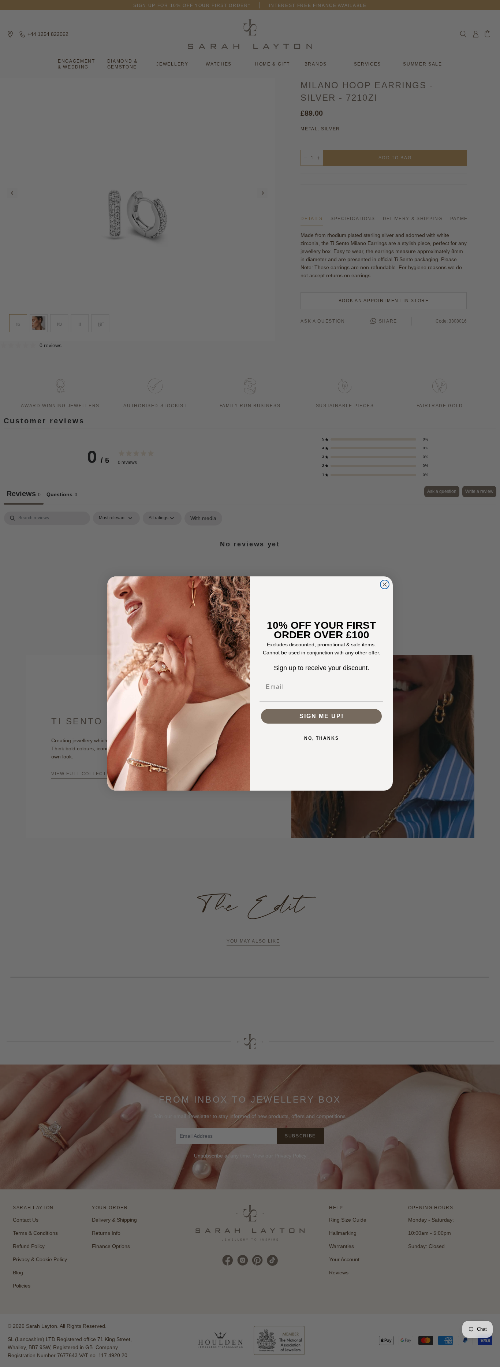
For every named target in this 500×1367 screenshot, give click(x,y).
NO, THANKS (321, 738)
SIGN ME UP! (321, 716)
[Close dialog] (384, 584)
